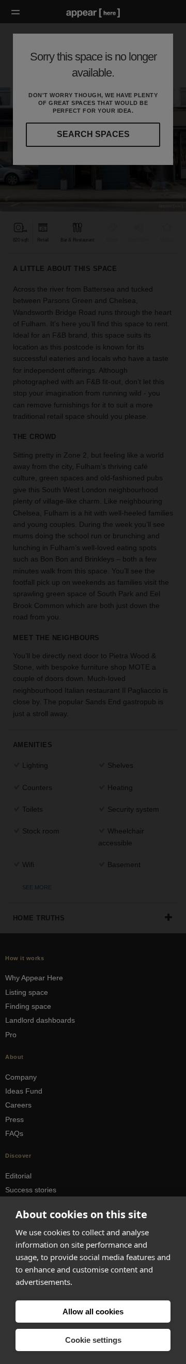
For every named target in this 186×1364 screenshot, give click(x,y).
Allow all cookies (93, 1311)
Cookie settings (93, 1340)
